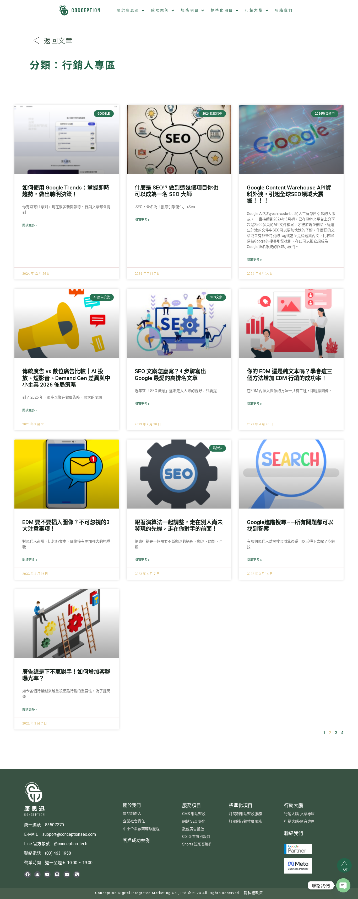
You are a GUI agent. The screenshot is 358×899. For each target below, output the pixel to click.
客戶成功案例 (136, 840)
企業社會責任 (134, 821)
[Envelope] (66, 874)
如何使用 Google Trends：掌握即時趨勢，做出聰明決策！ (65, 190)
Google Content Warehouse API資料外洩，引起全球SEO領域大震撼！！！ (289, 194)
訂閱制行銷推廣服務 (245, 821)
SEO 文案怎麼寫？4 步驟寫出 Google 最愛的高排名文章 (170, 374)
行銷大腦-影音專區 (299, 821)
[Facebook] (27, 874)
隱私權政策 (253, 893)
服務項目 (191, 805)
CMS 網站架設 (193, 814)
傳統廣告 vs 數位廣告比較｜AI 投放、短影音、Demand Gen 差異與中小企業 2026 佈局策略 (66, 378)
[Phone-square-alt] (76, 874)
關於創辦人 (132, 813)
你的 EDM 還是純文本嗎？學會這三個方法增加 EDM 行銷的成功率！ (289, 374)
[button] (131, 10)
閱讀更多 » (29, 225)
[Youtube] (47, 874)
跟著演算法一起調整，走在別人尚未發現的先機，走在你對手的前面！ (179, 525)
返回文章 (58, 41)
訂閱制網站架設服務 (245, 814)
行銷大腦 (293, 805)
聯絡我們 (293, 833)
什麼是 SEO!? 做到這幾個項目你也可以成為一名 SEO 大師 (176, 190)
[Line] (57, 874)
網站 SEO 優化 (193, 821)
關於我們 (132, 805)
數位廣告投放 (193, 829)
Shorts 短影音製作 (197, 844)
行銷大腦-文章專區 (299, 814)
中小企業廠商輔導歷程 (141, 829)
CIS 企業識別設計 (196, 836)
